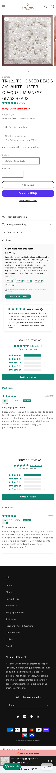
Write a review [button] (28, 377)
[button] (3, 6)
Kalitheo (24, 740)
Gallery (9, 639)
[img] (9, 396)
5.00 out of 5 (36, 345)
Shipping (15, 119)
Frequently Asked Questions (19, 625)
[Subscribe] (46, 705)
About (9, 592)
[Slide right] (34, 71)
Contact (10, 585)
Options (5, 155)
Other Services (13, 632)
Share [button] (8, 240)
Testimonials (12, 619)
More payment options (28, 200)
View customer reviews (18, 296)
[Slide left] (21, 71)
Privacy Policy (12, 598)
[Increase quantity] (51, 761)
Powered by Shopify (33, 740)
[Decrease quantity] (45, 761)
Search (9, 646)
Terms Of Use (12, 605)
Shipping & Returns (15, 612)
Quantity (6, 168)
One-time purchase (15, 749)
